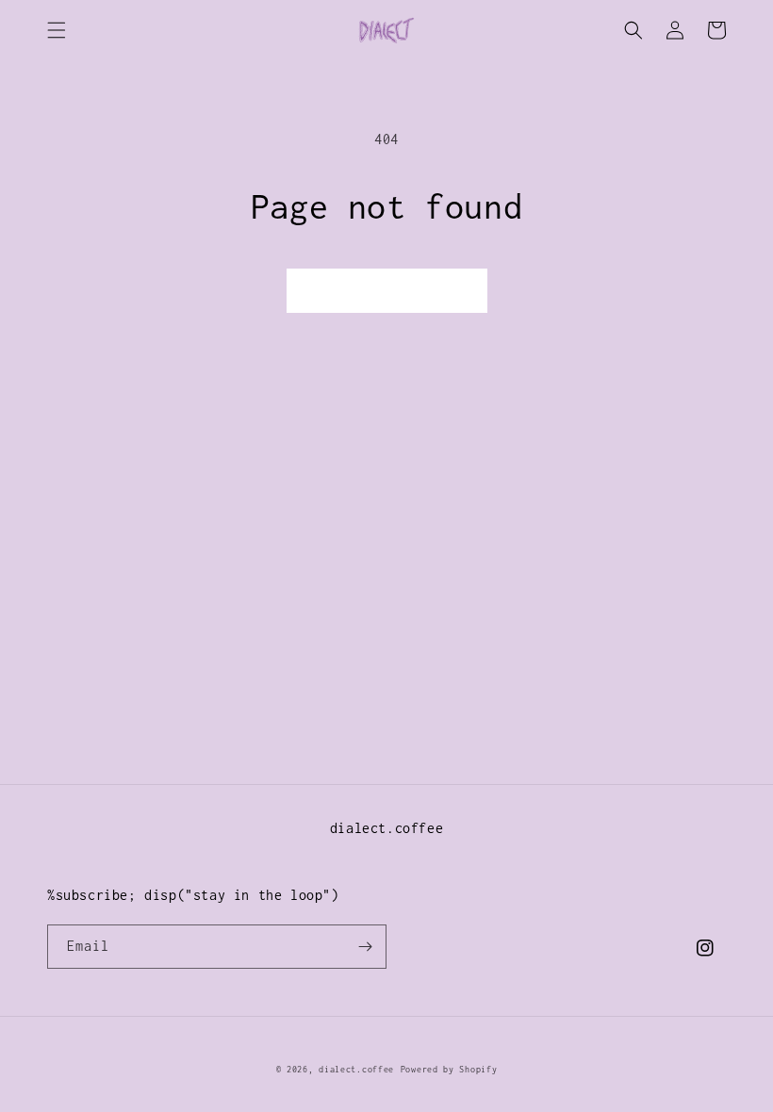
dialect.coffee (356, 1069)
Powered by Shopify (449, 1069)
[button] (56, 30)
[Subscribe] (365, 946)
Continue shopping (387, 290)
